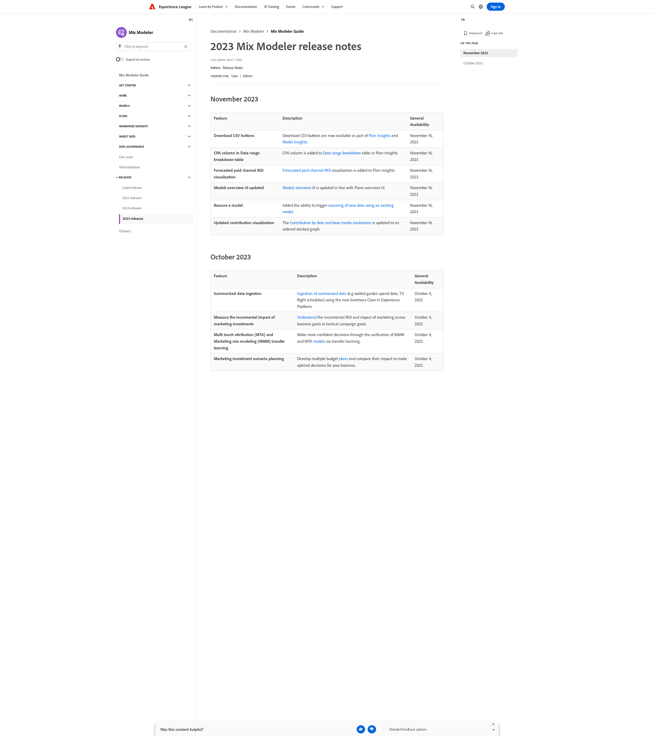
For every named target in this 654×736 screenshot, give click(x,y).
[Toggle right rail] (463, 20)
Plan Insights (379, 135)
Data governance (131, 146)
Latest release (132, 187)
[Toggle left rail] (190, 20)
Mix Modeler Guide (287, 31)
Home (123, 95)
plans (343, 358)
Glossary (125, 231)
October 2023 (473, 63)
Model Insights (295, 141)
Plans (123, 116)
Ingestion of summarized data (321, 293)
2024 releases (132, 208)
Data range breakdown (342, 152)
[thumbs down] (372, 729)
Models (124, 106)
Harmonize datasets (133, 126)
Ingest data (127, 136)
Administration (129, 167)
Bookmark (475, 33)
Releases (125, 177)
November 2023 (475, 53)
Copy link (497, 33)
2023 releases (133, 218)
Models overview (297, 187)
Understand (307, 317)
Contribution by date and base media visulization (330, 222)
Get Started (127, 85)
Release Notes (233, 67)
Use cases (126, 157)
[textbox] (153, 46)
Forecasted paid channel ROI (307, 170)
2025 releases (132, 197)
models (319, 341)
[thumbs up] (361, 729)
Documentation (224, 31)
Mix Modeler (253, 31)
